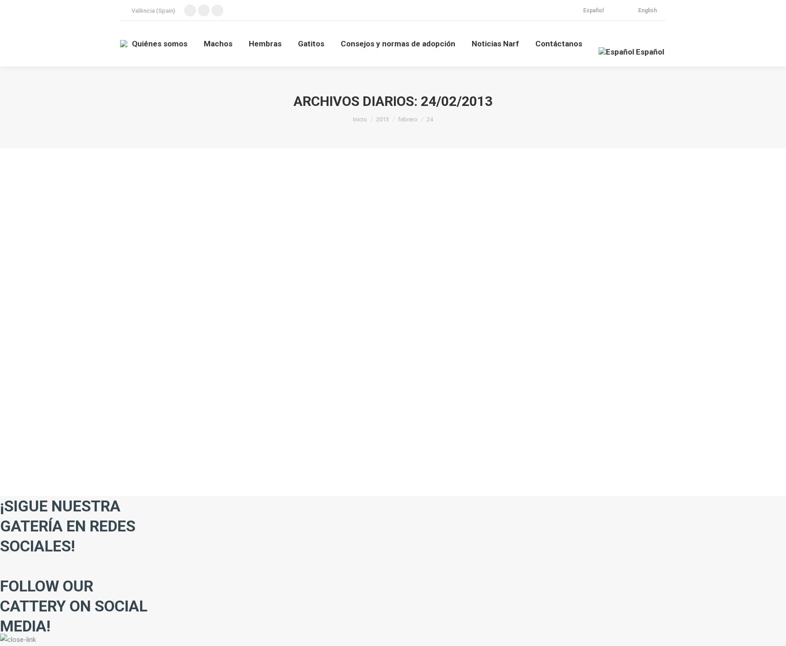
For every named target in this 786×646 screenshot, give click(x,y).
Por (179, 408)
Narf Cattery (146, 408)
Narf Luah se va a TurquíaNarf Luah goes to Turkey (237, 391)
